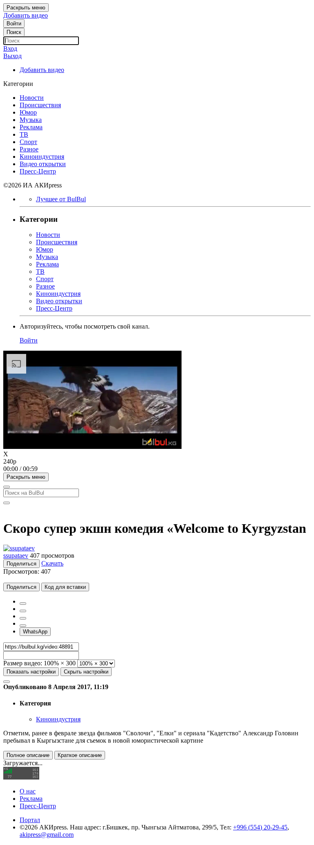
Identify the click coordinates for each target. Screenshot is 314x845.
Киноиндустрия (58, 719)
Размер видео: (22, 663)
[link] (14, 23)
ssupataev (15, 555)
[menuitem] (157, 461)
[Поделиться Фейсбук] (23, 603)
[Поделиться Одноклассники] (23, 618)
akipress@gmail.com (47, 834)
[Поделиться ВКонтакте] (23, 625)
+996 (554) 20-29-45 (260, 827)
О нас (28, 791)
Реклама (31, 798)
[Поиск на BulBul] (6, 487)
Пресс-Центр (38, 805)
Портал (30, 819)
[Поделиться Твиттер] (23, 611)
